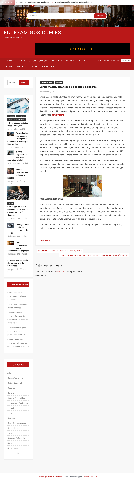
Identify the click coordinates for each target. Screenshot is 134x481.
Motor (9, 67)
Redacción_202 (13, 163)
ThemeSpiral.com (89, 477)
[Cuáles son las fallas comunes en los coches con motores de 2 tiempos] (18, 193)
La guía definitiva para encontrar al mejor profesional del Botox (16, 331)
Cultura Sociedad (47, 82)
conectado (61, 271)
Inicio (9, 61)
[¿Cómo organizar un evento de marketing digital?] (10, 152)
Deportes (57, 61)
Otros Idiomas (13, 428)
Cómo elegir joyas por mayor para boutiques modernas (16, 296)
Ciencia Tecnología (38, 61)
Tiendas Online (48, 67)
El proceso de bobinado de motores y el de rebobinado (17, 263)
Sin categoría (12, 448)
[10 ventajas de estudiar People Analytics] (18, 105)
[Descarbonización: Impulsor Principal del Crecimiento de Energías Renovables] (10, 134)
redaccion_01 (13, 181)
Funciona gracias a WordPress (49, 477)
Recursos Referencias (17, 120)
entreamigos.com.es (32, 32)
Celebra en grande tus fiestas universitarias (61, 251)
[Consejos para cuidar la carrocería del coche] (10, 225)
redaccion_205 (13, 218)
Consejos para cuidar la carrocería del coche (18, 228)
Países (10, 433)
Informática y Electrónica (17, 403)
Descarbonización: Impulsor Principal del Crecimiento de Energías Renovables (84, 2)
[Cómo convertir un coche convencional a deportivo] (10, 243)
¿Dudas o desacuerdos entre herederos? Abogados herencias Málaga (92, 255)
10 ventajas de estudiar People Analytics (26, 2)
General (70, 61)
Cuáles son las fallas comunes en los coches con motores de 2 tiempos (17, 210)
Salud (34, 67)
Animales (20, 61)
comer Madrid (45, 240)
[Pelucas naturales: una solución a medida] (10, 171)
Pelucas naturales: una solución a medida (18, 173)
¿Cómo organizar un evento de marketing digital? (17, 155)
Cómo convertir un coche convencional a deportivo (18, 246)
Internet (83, 61)
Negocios (22, 67)
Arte (9, 373)
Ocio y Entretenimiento (16, 423)
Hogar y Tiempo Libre (16, 398)
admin (10, 129)
